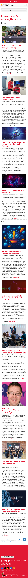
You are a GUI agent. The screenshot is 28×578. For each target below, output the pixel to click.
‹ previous (8, 539)
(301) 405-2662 (9, 566)
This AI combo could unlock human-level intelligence (11, 252)
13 (2, 541)
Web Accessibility (4, 570)
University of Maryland (14, 1)
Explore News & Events (14, 10)
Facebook (2, 568)
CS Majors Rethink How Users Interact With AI (12, 98)
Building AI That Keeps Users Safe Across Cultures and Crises (13, 510)
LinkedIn (11, 568)
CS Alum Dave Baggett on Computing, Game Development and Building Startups (13, 411)
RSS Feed (14, 568)
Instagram (8, 568)
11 (22, 539)
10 (19, 539)
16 (10, 541)
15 (7, 541)
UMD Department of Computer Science (11, 5)
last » (20, 541)
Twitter (5, 568)
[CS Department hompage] (14, 574)
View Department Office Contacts (7, 556)
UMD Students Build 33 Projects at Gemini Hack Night (14, 463)
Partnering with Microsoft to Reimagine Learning (12, 47)
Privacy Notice (12, 570)
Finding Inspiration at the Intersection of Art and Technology (14, 351)
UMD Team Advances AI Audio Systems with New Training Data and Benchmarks (13, 298)
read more (7, 73)
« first (3, 539)
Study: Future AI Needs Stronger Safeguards (13, 191)
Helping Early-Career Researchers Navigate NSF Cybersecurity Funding (13, 144)
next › (16, 541)
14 (4, 541)
